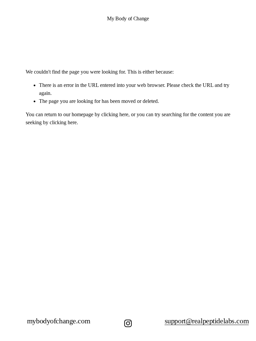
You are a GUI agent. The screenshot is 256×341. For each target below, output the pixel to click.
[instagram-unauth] (128, 323)
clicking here (114, 114)
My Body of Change (128, 18)
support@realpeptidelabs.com (207, 321)
